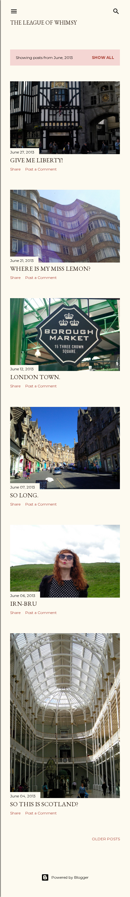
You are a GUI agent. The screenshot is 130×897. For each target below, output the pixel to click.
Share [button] (15, 169)
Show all (103, 57)
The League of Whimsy (43, 22)
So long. (24, 495)
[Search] (116, 10)
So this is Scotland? (44, 804)
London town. (35, 377)
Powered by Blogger (70, 877)
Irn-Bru (23, 603)
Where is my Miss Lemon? (50, 268)
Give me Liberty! (36, 160)
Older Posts (106, 838)
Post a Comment (41, 169)
